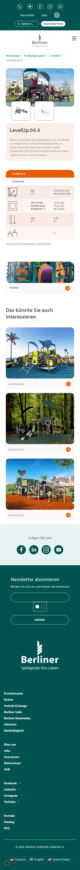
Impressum (11, 757)
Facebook (10, 783)
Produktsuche (13, 693)
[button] (7, 863)
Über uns (10, 744)
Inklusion (10, 724)
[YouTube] (30, 6)
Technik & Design (15, 706)
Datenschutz (12, 763)
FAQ (7, 828)
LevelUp (54, 55)
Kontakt (9, 816)
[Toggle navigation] (74, 38)
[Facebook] (40, 6)
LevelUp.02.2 (16, 449)
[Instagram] (50, 6)
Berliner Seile (13, 712)
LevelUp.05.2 (16, 384)
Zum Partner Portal (53, 23)
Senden (40, 620)
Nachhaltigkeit (14, 730)
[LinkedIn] (60, 6)
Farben (14, 287)
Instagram (11, 795)
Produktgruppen (35, 55)
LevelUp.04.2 (16, 515)
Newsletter (27, 15)
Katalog (9, 822)
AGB (7, 769)
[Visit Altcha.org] (43, 607)
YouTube (10, 802)
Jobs (44, 15)
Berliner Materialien (17, 718)
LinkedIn (10, 789)
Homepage (13, 55)
